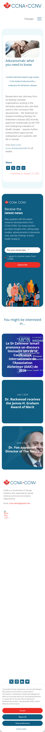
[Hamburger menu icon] (39, 18)
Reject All (22, 717)
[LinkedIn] (18, 167)
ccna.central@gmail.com (19, 503)
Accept (22, 710)
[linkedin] (22, 682)
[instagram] (17, 682)
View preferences (22, 723)
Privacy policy (21, 729)
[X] (13, 167)
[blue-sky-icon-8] (6, 511)
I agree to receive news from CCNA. (22, 257)
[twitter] (11, 682)
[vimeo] (27, 682)
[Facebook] (8, 167)
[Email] (23, 167)
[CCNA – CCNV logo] (22, 3)
